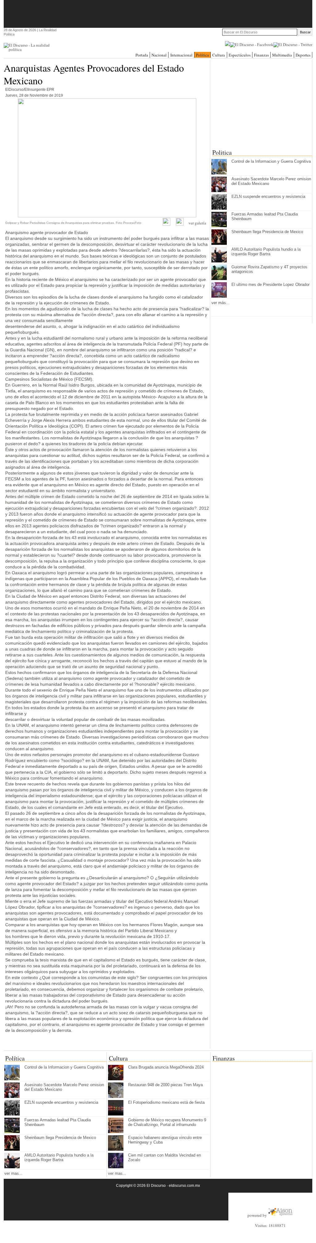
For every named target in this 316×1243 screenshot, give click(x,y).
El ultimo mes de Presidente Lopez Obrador (270, 284)
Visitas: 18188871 (270, 1225)
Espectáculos (240, 55)
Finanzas (261, 55)
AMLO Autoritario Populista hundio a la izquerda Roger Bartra (266, 251)
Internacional (181, 55)
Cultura (218, 55)
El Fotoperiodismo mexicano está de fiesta (166, 1102)
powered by (257, 1215)
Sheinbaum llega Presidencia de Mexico (267, 231)
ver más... (220, 302)
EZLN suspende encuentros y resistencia (268, 196)
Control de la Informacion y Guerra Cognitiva (271, 161)
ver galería (197, 223)
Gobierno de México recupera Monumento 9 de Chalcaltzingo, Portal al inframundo (167, 1122)
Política (202, 55)
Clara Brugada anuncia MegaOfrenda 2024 (166, 1067)
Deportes (303, 55)
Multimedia (282, 55)
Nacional (159, 55)
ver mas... (13, 1173)
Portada (141, 55)
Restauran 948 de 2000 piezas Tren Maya (165, 1084)
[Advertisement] (158, 14)
